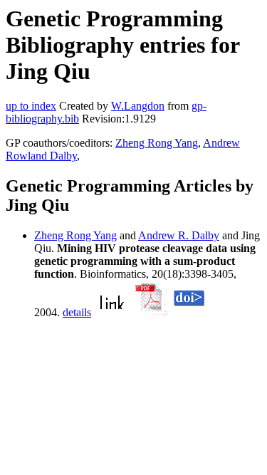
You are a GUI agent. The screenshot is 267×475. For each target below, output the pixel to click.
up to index (31, 106)
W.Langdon (137, 106)
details (77, 312)
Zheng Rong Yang (156, 143)
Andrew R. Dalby (178, 235)
